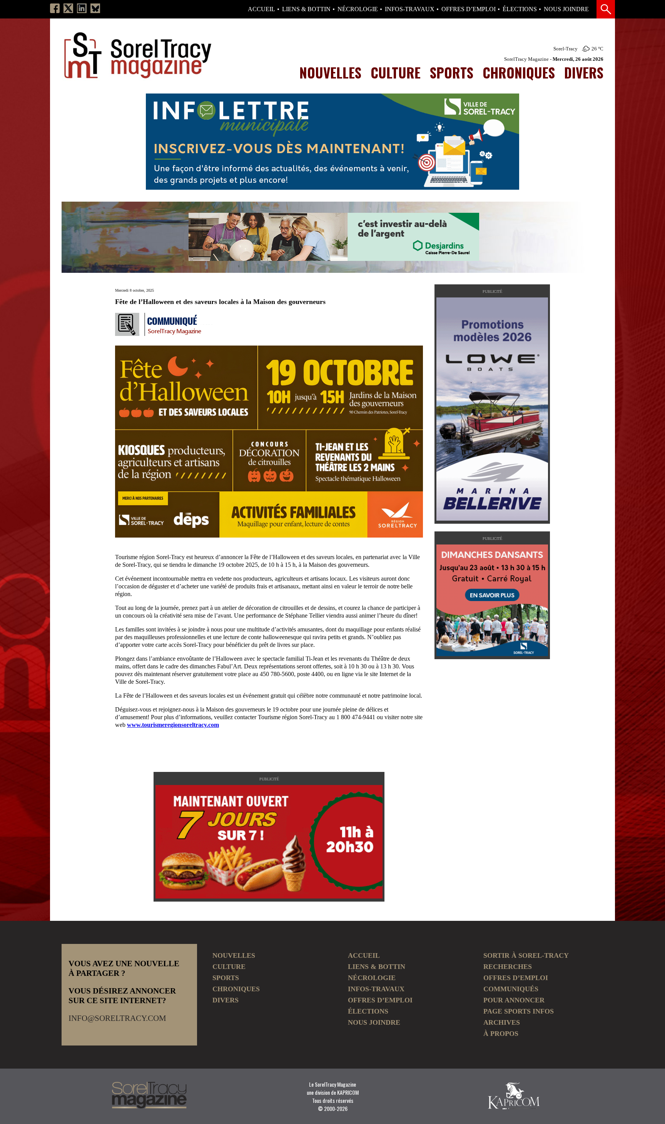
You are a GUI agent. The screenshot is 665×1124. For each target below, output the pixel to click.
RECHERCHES (507, 966)
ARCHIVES (501, 1022)
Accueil (261, 9)
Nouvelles (330, 72)
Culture (396, 72)
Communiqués (510, 989)
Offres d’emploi (468, 9)
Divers (583, 72)
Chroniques (519, 72)
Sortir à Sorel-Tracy (526, 955)
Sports (451, 72)
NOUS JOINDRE (566, 9)
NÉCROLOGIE (358, 9)
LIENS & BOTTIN (306, 9)
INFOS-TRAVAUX (409, 9)
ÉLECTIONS (520, 9)
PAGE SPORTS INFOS (518, 1011)
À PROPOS (500, 1033)
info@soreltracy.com (117, 1018)
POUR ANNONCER (514, 1000)
